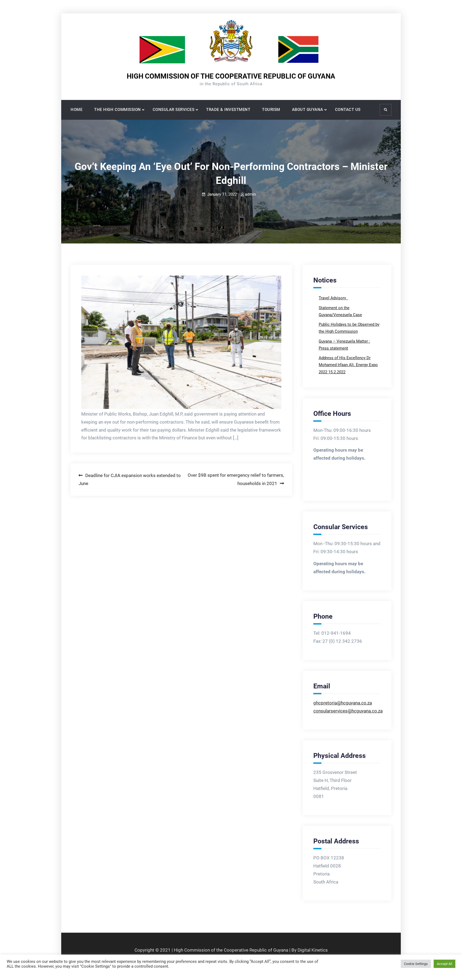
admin (250, 194)
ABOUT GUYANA (307, 109)
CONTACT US (348, 109)
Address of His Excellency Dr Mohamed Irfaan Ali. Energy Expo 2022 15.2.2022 (348, 364)
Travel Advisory (333, 298)
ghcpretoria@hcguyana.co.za (342, 702)
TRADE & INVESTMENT (228, 109)
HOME (76, 109)
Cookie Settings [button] (416, 964)
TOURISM (271, 109)
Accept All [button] (444, 964)
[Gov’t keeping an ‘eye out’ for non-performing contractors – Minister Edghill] (181, 342)
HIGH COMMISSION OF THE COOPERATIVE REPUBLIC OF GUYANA (231, 76)
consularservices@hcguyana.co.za (348, 711)
